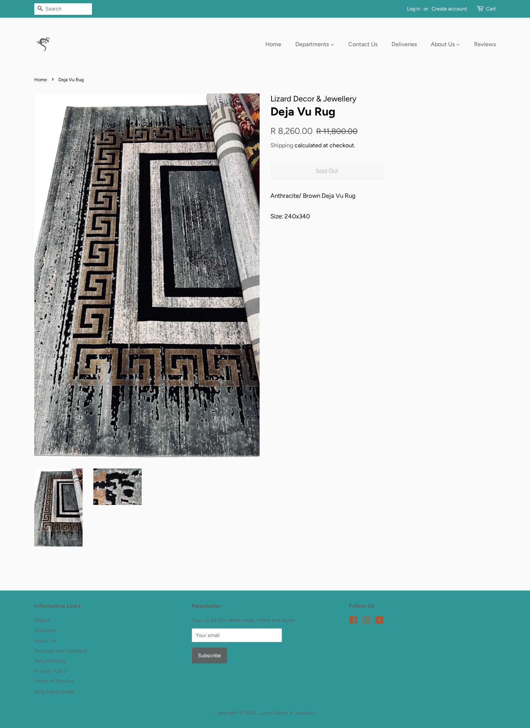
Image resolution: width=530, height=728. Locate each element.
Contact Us (362, 44)
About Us (443, 44)
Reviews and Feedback (60, 651)
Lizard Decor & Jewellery (287, 713)
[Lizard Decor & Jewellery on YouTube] (379, 621)
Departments (312, 44)
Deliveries (404, 44)
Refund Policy (50, 661)
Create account (449, 9)
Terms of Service (54, 681)
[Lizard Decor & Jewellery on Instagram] (366, 621)
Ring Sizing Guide (54, 691)
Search (42, 620)
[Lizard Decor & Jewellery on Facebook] (353, 621)
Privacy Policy (50, 671)
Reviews (485, 44)
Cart (491, 9)
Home (273, 44)
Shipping (281, 145)
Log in (413, 9)
